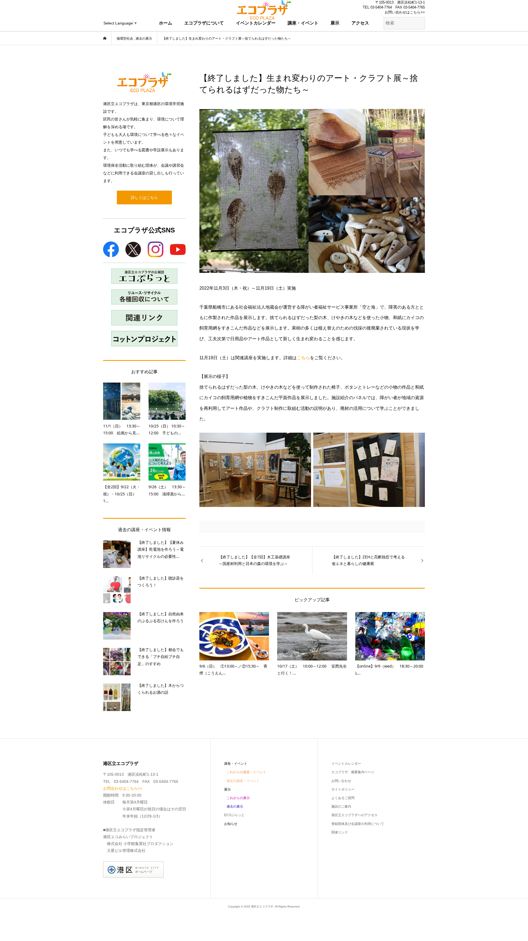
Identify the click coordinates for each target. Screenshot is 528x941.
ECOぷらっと (234, 815)
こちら (303, 357)
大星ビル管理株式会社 (126, 850)
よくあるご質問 (342, 798)
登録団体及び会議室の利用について (357, 824)
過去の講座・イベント (243, 781)
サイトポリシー (342, 789)
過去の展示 (235, 806)
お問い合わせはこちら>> (405, 12)
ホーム (165, 23)
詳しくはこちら (144, 197)
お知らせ (230, 824)
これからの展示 (238, 798)
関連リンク (339, 832)
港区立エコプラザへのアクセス (354, 815)
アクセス (360, 23)
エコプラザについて (204, 23)
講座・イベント (303, 23)
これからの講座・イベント (246, 772)
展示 (335, 23)
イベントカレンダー (256, 23)
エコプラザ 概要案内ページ (352, 772)
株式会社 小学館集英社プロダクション (140, 843)
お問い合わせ (341, 781)
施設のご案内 (341, 806)
